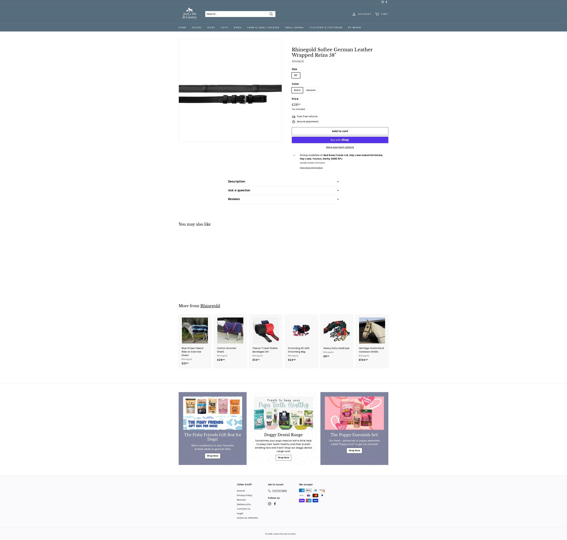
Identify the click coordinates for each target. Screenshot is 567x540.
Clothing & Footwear (326, 27)
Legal (240, 513)
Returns (241, 499)
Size (294, 69)
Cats (224, 27)
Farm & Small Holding (263, 27)
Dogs (211, 27)
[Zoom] (230, 90)
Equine (197, 27)
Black (297, 90)
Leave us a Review (247, 517)
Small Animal (294, 27)
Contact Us (243, 508)
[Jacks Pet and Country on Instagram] (269, 503)
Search (241, 490)
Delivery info (244, 504)
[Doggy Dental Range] (283, 413)
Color (295, 84)
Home (182, 27)
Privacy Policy (244, 495)
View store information (311, 168)
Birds (238, 27)
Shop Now (212, 455)
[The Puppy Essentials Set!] (354, 413)
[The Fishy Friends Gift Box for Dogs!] (212, 413)
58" (296, 75)
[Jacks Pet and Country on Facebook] (274, 503)
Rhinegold (298, 61)
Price (295, 99)
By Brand (354, 27)
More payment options (340, 147)
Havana (310, 90)
